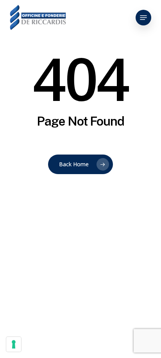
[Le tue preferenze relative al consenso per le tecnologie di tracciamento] (13, 344)
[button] (143, 18)
